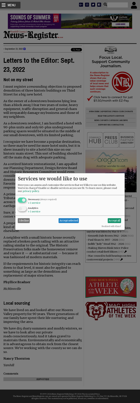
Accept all (114, 220)
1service (34, 202)
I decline (24, 220)
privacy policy (31, 190)
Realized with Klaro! (111, 226)
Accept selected (69, 220)
